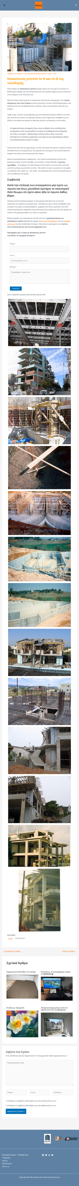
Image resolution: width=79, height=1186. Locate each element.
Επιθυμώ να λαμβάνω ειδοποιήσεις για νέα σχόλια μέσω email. (32, 1101)
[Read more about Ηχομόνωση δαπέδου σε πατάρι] (22, 986)
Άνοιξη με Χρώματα (15, 1008)
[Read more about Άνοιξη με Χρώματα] (22, 1024)
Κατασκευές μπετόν (38, 74)
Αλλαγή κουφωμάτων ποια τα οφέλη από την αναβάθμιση (54, 1009)
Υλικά (49, 74)
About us (5, 1166)
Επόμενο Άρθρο (69, 951)
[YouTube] (52, 1155)
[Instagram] (46, 1155)
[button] (76, 5)
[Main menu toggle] (4, 5)
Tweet (10, 938)
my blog (27, 74)
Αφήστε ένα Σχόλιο (14, 74)
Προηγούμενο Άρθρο (11, 951)
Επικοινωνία (7, 1163)
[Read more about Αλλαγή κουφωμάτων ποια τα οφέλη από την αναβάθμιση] (57, 1024)
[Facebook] (43, 1155)
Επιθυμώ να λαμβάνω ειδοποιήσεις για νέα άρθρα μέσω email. (32, 1105)
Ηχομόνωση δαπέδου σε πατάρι (21, 972)
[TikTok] (49, 1155)
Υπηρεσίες (6, 1158)
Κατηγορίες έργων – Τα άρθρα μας (15, 1155)
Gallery (5, 1161)
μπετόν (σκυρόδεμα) (49, 221)
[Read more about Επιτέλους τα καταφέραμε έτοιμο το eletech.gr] (57, 988)
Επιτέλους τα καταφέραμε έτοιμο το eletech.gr (55, 973)
